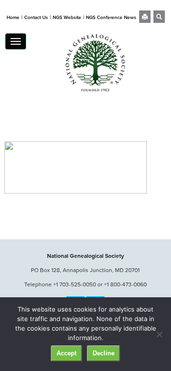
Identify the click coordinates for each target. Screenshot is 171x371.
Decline (103, 353)
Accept (66, 353)
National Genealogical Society (85, 256)
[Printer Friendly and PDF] (145, 17)
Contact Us (36, 17)
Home (13, 17)
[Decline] (159, 334)
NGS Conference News (111, 17)
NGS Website (67, 17)
